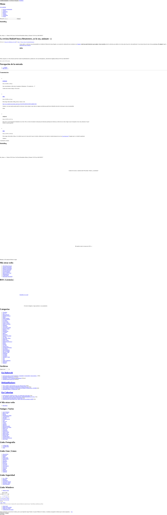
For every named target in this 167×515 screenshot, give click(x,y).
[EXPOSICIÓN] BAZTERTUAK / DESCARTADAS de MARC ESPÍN (18, 399)
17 (5, 498)
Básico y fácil (5, 413)
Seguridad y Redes (6, 482)
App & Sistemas (6, 412)
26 (8, 499)
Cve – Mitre (5, 478)
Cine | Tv (4, 313)
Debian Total (5, 457)
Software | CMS (6, 352)
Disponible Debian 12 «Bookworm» (10, 389)
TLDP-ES (5, 471)
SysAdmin (5, 354)
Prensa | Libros (6, 340)
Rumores (4, 344)
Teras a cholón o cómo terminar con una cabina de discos (14, 385)
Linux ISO (5, 464)
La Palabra (5, 332)
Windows (5, 362)
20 (0, 499)
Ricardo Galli (5, 435)
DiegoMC (5, 417)
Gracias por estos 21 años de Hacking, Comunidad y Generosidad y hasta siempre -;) (20, 375)
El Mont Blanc (6, 275)
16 (4, 498)
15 (3, 498)
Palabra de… (5, 339)
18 (7, 498)
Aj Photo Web (5, 445)
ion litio (4, 422)
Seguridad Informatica (7, 347)
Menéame (5, 425)
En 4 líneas (5, 320)
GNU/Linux (5, 326)
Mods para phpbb (6, 426)
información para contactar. (25, 45)
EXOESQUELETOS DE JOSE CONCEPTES (12, 398)
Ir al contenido (3, 7)
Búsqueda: (2, 18)
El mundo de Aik (6, 419)
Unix (4, 358)
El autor (4, 16)
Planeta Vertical (6, 434)
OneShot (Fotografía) (7, 269)
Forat (4, 420)
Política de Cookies (7, 508)
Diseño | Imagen (6, 318)
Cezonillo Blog (6, 446)
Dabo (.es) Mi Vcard (7, 273)
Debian (4, 317)
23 (4, 499)
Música (4, 333)
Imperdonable (5, 331)
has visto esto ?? (65, 136)
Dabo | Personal (6, 314)
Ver (71, 511)
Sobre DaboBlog (6, 350)
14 (2, 498)
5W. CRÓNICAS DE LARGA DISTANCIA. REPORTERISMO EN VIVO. (19, 396)
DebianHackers (6, 274)
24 (5, 499)
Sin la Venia (5, 439)
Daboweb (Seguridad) (7, 268)
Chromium (5, 312)
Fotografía (5, 325)
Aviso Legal (5, 506)
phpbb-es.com (5, 433)
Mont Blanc (5, 405)
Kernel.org (5, 463)
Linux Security (6, 465)
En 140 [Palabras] (6, 319)
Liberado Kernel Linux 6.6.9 (8, 379)
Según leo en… (6, 346)
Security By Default (7, 481)
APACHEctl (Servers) (7, 266)
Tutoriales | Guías (6, 357)
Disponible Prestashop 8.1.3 (8, 377)
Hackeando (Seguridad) (7, 276)
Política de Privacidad (7, 507)
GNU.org (5, 460)
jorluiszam (5, 81)
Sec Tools (5, 345)
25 (7, 499)
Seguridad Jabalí (6, 436)
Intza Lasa (5, 421)
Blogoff (4, 414)
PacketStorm (5, 480)
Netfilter (4, 469)
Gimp (4, 447)
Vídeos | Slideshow (7, 360)
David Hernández (6, 271)
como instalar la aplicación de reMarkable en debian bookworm (16, 386)
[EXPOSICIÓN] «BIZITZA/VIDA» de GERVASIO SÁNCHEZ (16, 395)
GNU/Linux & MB (7, 327)
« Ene (1, 502)
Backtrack (5, 455)
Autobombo (5, 11)
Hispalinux (5, 461)
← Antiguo (5, 67)
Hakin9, (79, 44)
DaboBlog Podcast (6, 315)
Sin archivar (5, 348)
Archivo (4, 10)
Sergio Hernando (6, 484)
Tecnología (5, 355)
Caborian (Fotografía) (7, 267)
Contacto (4, 14)
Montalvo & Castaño (7, 427)
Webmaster (5, 361)
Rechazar (2, 513)
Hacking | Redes (6, 328)
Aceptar (6, 513)
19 (8, 498)
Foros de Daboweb (7, 270)
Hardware (5, 330)
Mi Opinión (5, 334)
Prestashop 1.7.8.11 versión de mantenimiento (12, 378)
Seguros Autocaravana (7, 437)
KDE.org (4, 462)
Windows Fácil (6, 490)
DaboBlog (21, 0)
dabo (4, 96)
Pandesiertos (5, 430)
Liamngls (4, 423)
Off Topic (5, 337)
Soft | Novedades (6, 351)
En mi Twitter (5, 321)
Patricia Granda (6, 432)
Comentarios (5, 15)
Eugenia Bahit (5, 458)
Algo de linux (5, 454)
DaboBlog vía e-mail (24, 294)
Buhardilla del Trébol (7, 415)
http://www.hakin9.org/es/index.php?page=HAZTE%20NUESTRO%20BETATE (20, 104)
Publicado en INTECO (7, 341)
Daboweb (5, 479)
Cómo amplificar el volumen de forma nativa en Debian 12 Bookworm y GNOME (20, 388)
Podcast (4, 12)
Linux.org (5, 468)
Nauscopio (5, 429)
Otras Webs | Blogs (7, 338)
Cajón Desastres (6, 416)
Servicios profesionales (7, 9)
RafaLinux (5, 470)
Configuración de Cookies (8, 509)
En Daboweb (7, 372)
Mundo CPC (5, 428)
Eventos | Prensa (6, 322)
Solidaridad (5, 353)
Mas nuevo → (5, 68)
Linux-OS (5, 467)
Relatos (4, 342)
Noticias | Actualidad (7, 335)
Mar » (4, 502)
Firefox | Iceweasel (6, 324)
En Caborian (7, 392)
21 (2, 499)
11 (7, 497)
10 (5, 497)
